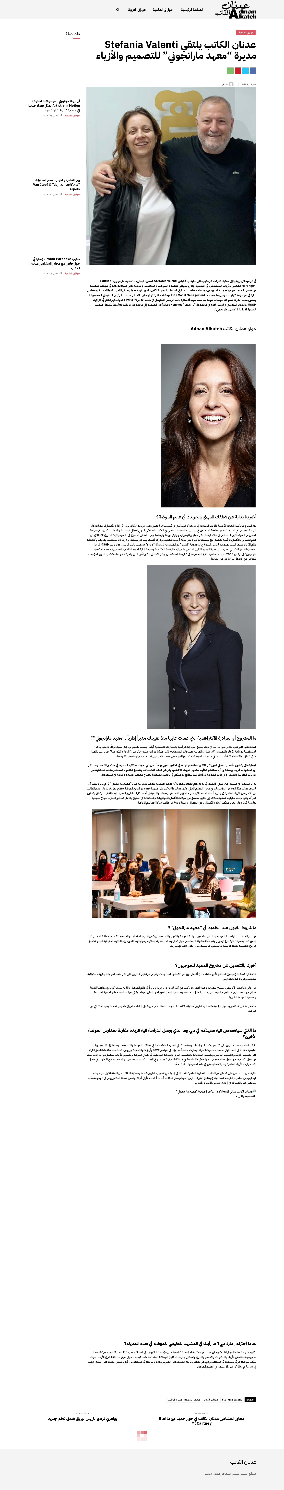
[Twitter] (245, 70)
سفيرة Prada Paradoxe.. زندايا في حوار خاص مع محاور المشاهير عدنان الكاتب (55, 263)
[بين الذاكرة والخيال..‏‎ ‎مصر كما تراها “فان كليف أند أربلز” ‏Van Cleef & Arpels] (54, 148)
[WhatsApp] (230, 70)
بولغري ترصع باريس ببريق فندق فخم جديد (82, 1418)
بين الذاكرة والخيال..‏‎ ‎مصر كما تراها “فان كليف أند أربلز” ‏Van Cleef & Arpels (56, 184)
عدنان (225, 84)
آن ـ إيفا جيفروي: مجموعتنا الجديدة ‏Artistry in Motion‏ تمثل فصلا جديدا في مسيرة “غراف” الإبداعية (54, 106)
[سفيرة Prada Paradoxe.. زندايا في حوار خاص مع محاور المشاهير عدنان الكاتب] (54, 227)
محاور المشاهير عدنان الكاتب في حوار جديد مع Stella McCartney (201, 1421)
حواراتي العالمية (72, 115)
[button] (117, 9)
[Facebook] (253, 70)
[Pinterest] (238, 70)
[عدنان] (232, 84)
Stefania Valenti (232, 1400)
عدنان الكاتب (210, 1400)
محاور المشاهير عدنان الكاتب (184, 1400)
